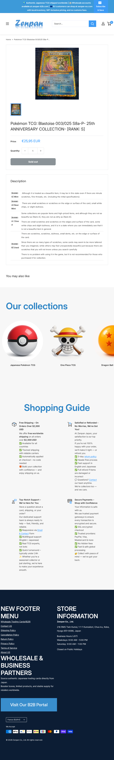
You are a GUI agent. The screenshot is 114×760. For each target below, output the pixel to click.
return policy (90, 456)
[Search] (92, 23)
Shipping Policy (8, 630)
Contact (93, 479)
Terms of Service (9, 648)
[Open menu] (7, 24)
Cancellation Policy (10, 635)
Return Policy (7, 639)
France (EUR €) (14, 720)
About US (5, 652)
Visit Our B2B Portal (29, 704)
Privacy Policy (7, 643)
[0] (109, 23)
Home (8, 39)
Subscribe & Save (100, 8)
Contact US (6, 626)
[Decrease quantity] (25, 151)
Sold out (33, 161)
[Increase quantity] (41, 151)
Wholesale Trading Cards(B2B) (16, 621)
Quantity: (15, 150)
